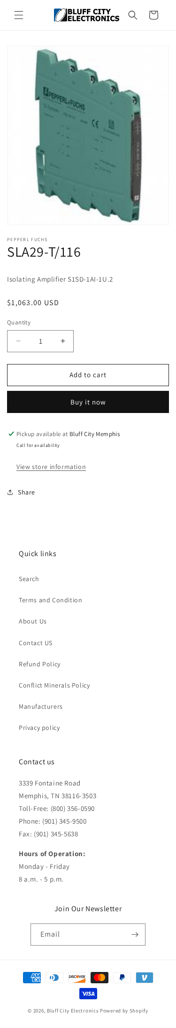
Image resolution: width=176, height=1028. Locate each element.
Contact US (36, 643)
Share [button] (26, 492)
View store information (51, 466)
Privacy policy (39, 727)
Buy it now (88, 401)
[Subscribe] (134, 934)
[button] (18, 15)
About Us (33, 621)
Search (29, 579)
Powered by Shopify (124, 1010)
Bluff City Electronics (73, 1010)
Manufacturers (41, 706)
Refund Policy (40, 664)
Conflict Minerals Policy (54, 685)
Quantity (19, 322)
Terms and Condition (50, 600)
